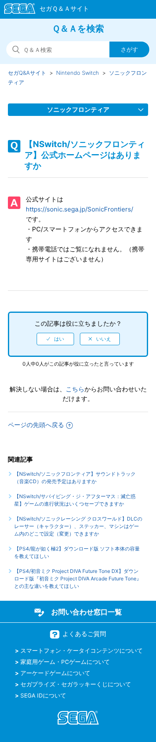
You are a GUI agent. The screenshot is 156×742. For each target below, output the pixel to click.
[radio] (55, 339)
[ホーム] (42, 10)
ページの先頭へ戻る (36, 425)
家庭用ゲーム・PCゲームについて (65, 661)
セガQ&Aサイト (27, 72)
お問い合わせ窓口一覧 (86, 612)
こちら (75, 389)
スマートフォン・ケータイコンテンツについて (81, 650)
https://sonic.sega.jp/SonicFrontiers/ (79, 209)
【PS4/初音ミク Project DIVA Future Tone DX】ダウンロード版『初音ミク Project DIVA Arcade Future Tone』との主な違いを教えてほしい (77, 578)
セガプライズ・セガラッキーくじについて (75, 684)
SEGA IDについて (43, 695)
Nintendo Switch (77, 72)
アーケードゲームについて (55, 673)
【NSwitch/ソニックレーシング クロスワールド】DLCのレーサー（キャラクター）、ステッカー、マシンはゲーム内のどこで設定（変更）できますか (78, 526)
